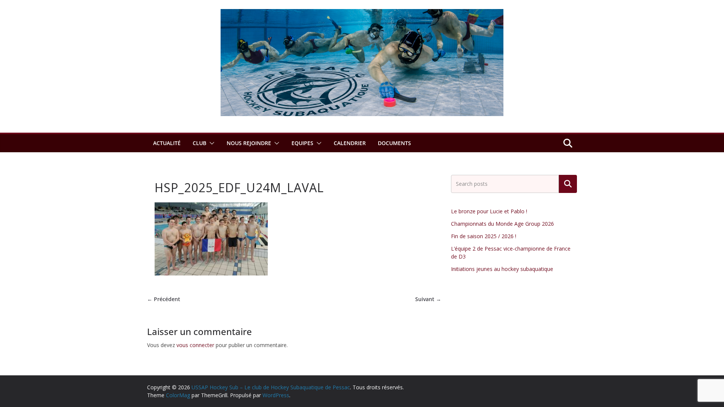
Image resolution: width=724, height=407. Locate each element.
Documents (394, 143)
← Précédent (163, 299)
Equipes (302, 143)
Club (199, 143)
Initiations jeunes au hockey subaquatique (502, 268)
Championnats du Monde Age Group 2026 (502, 223)
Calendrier (350, 143)
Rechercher (568, 184)
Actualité (167, 143)
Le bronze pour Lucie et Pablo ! (489, 211)
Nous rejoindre (249, 143)
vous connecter (195, 345)
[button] (210, 143)
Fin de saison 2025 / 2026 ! (483, 236)
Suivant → (428, 299)
